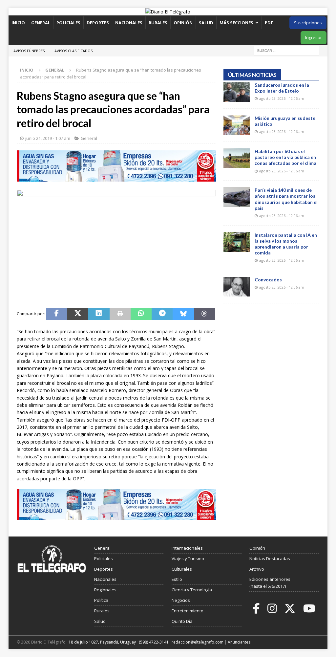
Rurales (158, 23)
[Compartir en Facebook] (56, 314)
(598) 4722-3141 (154, 642)
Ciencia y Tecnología (192, 590)
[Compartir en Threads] (204, 314)
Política (101, 600)
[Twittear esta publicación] (77, 314)
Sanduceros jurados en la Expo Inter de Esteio (282, 88)
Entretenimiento (187, 611)
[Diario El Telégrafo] (167, 12)
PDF (269, 23)
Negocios (181, 600)
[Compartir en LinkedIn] (98, 314)
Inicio (18, 23)
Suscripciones (308, 23)
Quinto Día (182, 621)
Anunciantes (239, 642)
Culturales (182, 569)
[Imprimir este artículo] (120, 314)
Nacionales (128, 23)
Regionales (105, 590)
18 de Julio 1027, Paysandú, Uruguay (102, 642)
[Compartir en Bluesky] (183, 314)
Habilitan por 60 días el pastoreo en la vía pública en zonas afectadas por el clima (285, 157)
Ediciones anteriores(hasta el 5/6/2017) (269, 582)
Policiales (68, 23)
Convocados (268, 279)
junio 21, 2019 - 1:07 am (47, 138)
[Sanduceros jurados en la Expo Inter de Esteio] (236, 92)
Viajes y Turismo (188, 558)
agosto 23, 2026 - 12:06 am (281, 98)
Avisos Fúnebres (29, 50)
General (40, 23)
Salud (206, 23)
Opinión (183, 23)
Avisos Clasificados (73, 50)
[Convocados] (236, 286)
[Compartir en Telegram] (162, 314)
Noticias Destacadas (269, 558)
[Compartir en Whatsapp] (141, 314)
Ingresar (313, 37)
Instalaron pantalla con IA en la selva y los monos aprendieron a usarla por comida (286, 244)
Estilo (177, 579)
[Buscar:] (286, 50)
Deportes (98, 23)
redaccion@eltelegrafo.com (197, 642)
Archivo (256, 569)
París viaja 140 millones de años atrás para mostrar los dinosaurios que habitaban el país (286, 199)
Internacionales (187, 548)
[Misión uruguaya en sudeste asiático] (236, 125)
